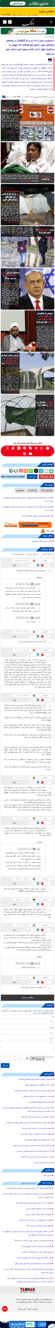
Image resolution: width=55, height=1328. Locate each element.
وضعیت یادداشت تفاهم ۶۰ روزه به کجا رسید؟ (36, 1134)
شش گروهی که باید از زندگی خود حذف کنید (36, 1117)
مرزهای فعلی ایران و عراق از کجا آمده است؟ (36, 516)
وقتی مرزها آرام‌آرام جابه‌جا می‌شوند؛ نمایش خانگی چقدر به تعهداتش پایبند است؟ (28, 500)
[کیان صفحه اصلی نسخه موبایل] (27, 1324)
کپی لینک (32, 476)
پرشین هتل (47, 1175)
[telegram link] (36, 448)
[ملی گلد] (27, 3)
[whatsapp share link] (31, 471)
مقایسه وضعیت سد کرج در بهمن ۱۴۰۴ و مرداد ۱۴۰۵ (32, 1240)
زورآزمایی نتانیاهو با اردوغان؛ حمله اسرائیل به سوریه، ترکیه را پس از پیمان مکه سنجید (29, 1271)
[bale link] (30, 448)
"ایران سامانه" (22, 1309)
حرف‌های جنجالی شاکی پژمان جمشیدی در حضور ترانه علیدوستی (28, 1188)
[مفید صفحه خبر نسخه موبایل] (27, 12)
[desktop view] (10, 22)
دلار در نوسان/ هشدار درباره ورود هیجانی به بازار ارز (34, 1151)
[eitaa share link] (25, 471)
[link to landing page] (28, 22)
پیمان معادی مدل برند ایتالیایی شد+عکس (36, 1252)
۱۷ (8, 97)
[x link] (7, 448)
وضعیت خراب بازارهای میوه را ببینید (38, 1208)
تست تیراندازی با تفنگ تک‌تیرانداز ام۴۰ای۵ (36, 1157)
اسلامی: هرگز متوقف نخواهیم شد (40, 1102)
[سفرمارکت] (27, 525)
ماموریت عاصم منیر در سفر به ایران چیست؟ (37, 1128)
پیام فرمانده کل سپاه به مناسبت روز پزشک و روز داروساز (32, 1145)
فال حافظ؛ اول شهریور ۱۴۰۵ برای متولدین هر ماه (34, 1258)
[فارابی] (27, 31)
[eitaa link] (13, 448)
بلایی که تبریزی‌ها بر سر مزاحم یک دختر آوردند (35, 1220)
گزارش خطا (50, 531)
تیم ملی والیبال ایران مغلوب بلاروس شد (38, 1140)
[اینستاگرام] (20, 470)
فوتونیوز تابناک (46, 490)
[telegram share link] (41, 471)
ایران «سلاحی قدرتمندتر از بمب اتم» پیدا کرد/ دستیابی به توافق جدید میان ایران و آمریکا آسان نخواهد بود (28, 1233)
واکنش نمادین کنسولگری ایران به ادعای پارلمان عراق (33, 1263)
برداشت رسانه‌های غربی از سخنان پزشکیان (37, 1096)
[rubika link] (47, 448)
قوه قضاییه (32, 490)
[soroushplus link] (25, 448)
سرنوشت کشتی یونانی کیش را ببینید (38, 1214)
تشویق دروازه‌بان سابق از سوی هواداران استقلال (35, 1079)
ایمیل (52, 1027)
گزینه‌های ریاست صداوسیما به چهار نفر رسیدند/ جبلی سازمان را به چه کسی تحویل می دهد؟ (28, 1196)
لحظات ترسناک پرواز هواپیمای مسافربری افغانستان (33, 1203)
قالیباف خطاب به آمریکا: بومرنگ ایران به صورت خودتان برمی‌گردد (29, 1122)
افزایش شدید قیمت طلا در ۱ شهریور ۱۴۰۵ (36, 1246)
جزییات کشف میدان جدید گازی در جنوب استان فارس (33, 1090)
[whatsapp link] (42, 448)
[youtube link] (30, 454)
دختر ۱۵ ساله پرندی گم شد (42, 1162)
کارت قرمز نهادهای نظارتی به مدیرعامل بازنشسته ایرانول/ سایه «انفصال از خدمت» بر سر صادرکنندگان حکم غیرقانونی (30, 1280)
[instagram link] (19, 448)
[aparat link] (25, 454)
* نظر (52, 1038)
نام (53, 1017)
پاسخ (14, 565)
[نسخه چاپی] (51, 471)
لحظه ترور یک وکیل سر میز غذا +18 (39, 1226)
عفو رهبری (20, 490)
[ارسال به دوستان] (46, 471)
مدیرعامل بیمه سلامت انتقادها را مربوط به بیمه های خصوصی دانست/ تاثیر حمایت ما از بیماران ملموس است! (28, 1110)
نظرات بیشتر (27, 997)
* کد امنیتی (50, 1057)
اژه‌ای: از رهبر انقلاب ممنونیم (42, 541)
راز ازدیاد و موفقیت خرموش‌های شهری (38, 1085)
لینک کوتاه (48, 476)
